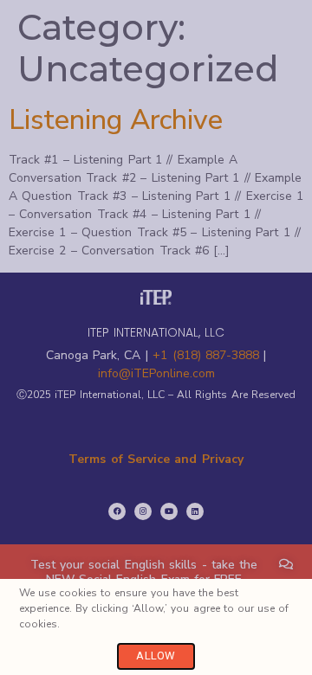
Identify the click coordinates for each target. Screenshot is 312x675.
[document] (156, 337)
